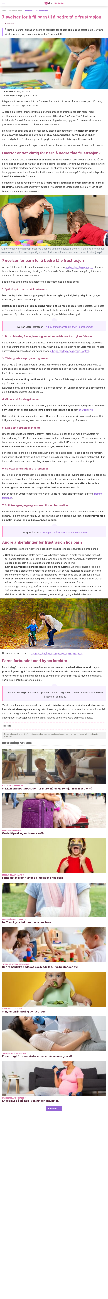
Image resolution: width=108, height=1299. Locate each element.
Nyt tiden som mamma (12, 786)
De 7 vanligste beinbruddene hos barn (26, 922)
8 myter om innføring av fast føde (24, 1011)
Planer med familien (11, 830)
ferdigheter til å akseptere (79, 267)
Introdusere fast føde (13, 1009)
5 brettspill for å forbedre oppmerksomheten (64, 532)
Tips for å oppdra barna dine (36, 11)
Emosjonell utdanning (13, 875)
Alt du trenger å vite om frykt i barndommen (69, 326)
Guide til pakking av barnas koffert (24, 833)
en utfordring (86, 409)
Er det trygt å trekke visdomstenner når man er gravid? (37, 1056)
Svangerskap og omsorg (14, 1053)
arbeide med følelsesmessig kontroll (69, 351)
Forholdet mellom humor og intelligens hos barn (32, 877)
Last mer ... (54, 1108)
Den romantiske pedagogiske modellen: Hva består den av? (40, 967)
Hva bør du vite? (15, 11)
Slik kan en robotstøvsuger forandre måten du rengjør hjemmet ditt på (47, 788)
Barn (4, 11)
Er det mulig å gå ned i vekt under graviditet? (31, 1100)
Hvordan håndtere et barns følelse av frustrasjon (57, 653)
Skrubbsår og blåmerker (14, 920)
